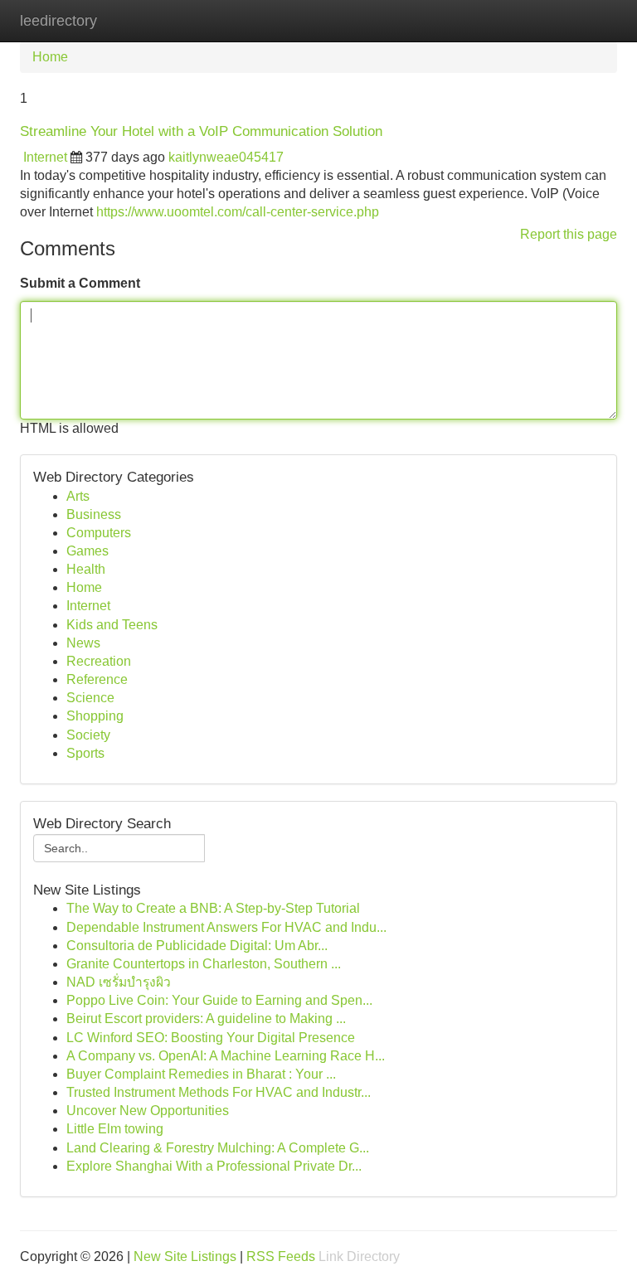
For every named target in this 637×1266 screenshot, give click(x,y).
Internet (45, 157)
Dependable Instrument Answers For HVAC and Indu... (226, 927)
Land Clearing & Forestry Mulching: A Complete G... (217, 1148)
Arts (78, 496)
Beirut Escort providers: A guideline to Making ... (206, 1018)
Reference (97, 679)
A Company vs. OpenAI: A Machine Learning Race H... (225, 1056)
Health (85, 569)
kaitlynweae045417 (226, 157)
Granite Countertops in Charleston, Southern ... (203, 964)
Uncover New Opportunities (147, 1111)
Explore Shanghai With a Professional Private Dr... (214, 1166)
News (83, 643)
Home (50, 57)
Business (93, 514)
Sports (85, 753)
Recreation (98, 661)
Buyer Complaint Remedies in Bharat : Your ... (201, 1074)
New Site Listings (185, 1256)
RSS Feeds (280, 1256)
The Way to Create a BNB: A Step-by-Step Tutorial (213, 908)
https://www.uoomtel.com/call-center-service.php (237, 212)
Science (90, 698)
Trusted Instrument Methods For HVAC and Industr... (218, 1092)
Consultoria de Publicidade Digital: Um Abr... (197, 946)
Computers (98, 533)
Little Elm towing (114, 1129)
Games (87, 551)
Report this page (568, 234)
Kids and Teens (112, 625)
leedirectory (58, 20)
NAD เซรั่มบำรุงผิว (118, 982)
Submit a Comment (80, 283)
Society (88, 735)
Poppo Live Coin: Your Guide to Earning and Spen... (219, 1000)
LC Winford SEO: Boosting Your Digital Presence (210, 1038)
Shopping (95, 716)
